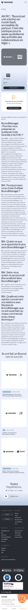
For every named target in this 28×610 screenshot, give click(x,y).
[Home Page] (7, 2)
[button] (25, 2)
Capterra (20, 490)
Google (12, 490)
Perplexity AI (7, 519)
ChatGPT (7, 514)
